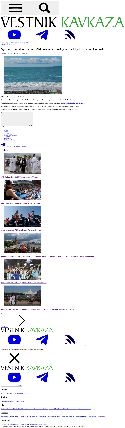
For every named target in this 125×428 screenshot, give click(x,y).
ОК (82, 426)
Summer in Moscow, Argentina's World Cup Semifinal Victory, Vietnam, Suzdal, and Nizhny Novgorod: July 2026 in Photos (47, 256)
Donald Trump (14, 416)
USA (30, 424)
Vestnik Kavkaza (6, 44)
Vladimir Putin (5, 416)
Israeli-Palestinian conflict (57, 409)
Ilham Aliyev (42, 416)
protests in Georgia (44, 409)
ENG (5, 16)
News (2, 43)
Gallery (23, 43)
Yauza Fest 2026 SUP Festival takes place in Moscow (20, 203)
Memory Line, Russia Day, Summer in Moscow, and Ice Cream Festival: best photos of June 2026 (37, 309)
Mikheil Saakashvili (99, 416)
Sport (22, 401)
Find (20, 385)
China (34, 424)
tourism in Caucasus (85, 409)
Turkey (7, 424)
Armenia (21, 424)
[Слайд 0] (1, 313)
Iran (10, 424)
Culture (18, 401)
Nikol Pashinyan (51, 416)
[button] (62, 358)
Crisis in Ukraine (33, 409)
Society (6, 133)
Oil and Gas (24, 409)
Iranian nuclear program (72, 409)
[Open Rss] (70, 41)
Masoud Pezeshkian (62, 416)
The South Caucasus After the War (11, 409)
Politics (3, 401)
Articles (12, 43)
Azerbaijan (15, 424)
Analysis (6, 43)
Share (30, 125)
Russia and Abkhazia (10, 135)
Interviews (18, 43)
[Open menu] (15, 8)
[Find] (44, 8)
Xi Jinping (21, 416)
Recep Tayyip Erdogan (32, 416)
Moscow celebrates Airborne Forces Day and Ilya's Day (21, 230)
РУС (2, 16)
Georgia (26, 424)
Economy (8, 401)
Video (27, 43)
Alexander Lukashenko (75, 416)
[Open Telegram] (42, 41)
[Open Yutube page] (15, 41)
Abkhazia (7, 136)
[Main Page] (62, 27)
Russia (6, 131)
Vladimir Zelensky (87, 416)
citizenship (7, 138)
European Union (41, 424)
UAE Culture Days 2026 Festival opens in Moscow (20, 177)
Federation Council (9, 140)
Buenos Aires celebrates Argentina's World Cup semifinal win (23, 283)
